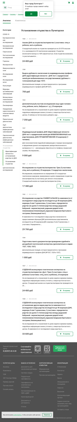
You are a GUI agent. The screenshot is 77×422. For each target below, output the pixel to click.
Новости (60, 388)
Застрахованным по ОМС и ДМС (28, 392)
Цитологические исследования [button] (8, 169)
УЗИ (4, 374)
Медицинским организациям (44, 370)
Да (31, 14)
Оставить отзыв (63, 409)
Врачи (59, 378)
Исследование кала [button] (8, 75)
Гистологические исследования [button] (9, 56)
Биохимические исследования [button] (8, 47)
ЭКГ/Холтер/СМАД (9, 378)
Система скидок (26, 373)
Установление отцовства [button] (8, 147)
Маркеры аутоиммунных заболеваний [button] (8, 91)
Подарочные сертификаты (26, 378)
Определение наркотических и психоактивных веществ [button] (9, 112)
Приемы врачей (8, 382)
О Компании (61, 367)
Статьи (23, 406)
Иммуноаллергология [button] (9, 69)
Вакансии (60, 391)
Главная (5, 14)
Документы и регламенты (26, 402)
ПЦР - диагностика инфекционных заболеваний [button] (8, 128)
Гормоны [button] (6, 61)
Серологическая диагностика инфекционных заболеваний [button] (8, 138)
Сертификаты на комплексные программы (27, 385)
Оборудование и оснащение (63, 383)
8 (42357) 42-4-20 (9, 351)
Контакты (60, 370)
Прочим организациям (47, 375)
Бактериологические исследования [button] (9, 40)
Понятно (47, 415)
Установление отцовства (10, 163)
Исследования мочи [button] (8, 81)
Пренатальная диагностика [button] (8, 120)
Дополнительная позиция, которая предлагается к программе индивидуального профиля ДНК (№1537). (44, 85)
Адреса (59, 374)
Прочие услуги (8, 385)
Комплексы (20, 20)
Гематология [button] (7, 52)
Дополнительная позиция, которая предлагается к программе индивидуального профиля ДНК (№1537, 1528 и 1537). (44, 251)
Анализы (13, 14)
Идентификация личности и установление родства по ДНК (11, 155)
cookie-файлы (17, 415)
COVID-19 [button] (6, 34)
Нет (45, 14)
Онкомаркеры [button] (8, 105)
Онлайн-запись (8, 389)
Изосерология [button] (8, 65)
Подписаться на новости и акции (59, 348)
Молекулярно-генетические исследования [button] (8, 99)
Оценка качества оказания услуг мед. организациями (64, 403)
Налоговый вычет (27, 397)
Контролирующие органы (63, 396)
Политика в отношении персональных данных (55, 418)
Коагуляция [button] (7, 86)
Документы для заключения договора (29, 368)
